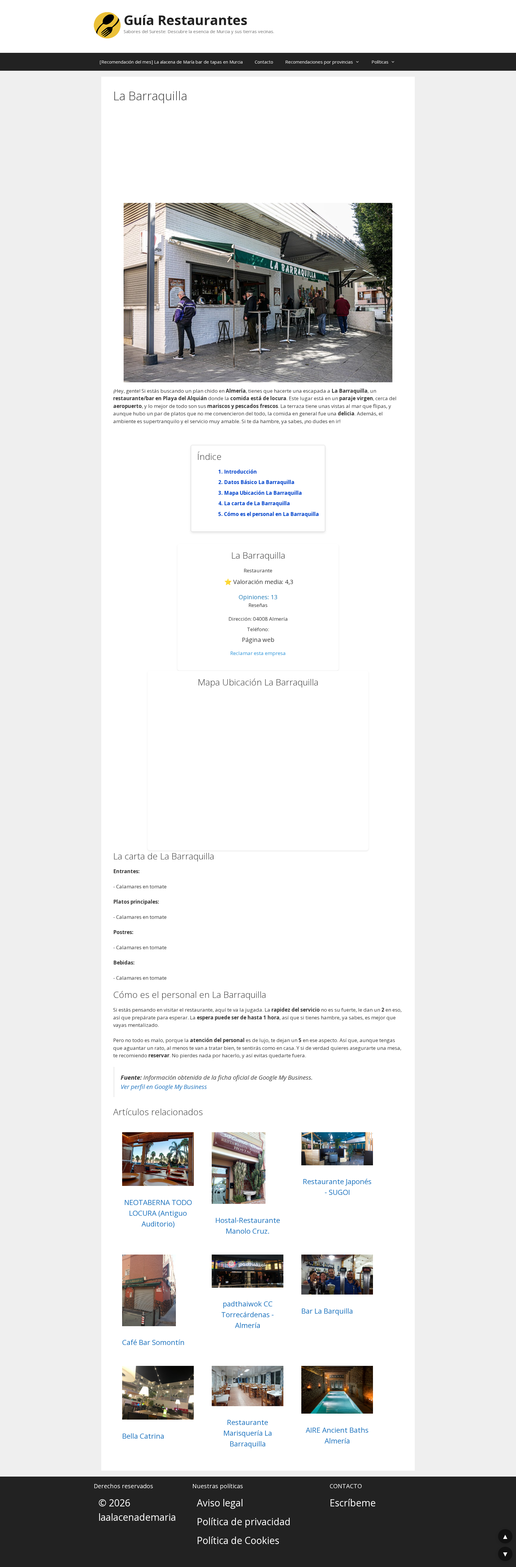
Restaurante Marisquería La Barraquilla (247, 1433)
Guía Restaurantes (186, 20)
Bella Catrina (143, 1436)
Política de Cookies (238, 1540)
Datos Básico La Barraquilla (259, 482)
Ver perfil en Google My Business (164, 1086)
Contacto (264, 62)
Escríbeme (353, 1502)
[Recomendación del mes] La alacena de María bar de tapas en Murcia (171, 62)
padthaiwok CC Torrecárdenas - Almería (247, 1314)
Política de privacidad (244, 1521)
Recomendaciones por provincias (319, 62)
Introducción (240, 471)
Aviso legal (220, 1502)
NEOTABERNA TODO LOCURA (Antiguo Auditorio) (158, 1213)
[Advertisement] (258, 158)
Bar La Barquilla (327, 1311)
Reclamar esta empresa (258, 653)
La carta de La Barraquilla (257, 503)
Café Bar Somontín (153, 1342)
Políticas (379, 62)
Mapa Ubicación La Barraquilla (263, 492)
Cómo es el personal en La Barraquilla (271, 514)
